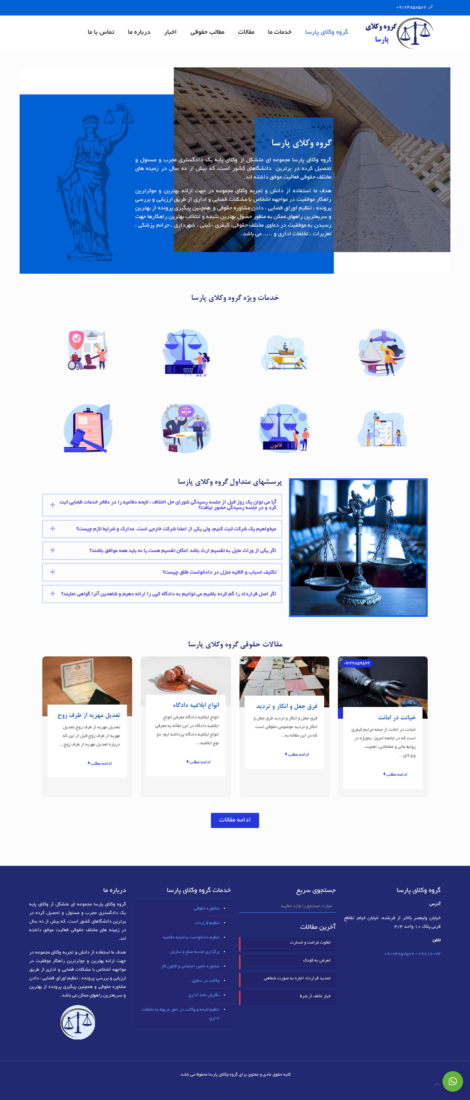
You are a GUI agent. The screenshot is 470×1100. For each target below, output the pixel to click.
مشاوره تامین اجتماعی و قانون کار (190, 966)
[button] (235, 820)
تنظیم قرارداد (207, 923)
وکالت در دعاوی (206, 981)
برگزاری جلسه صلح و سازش (195, 952)
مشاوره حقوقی (207, 908)
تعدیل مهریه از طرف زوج (88, 715)
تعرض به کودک (317, 960)
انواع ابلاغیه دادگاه (196, 705)
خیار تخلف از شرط (315, 996)
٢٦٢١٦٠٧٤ (430, 954)
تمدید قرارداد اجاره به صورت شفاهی (297, 978)
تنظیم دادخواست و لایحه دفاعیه (191, 937)
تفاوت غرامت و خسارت (310, 942)
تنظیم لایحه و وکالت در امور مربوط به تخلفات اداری (180, 1014)
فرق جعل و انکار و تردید (286, 706)
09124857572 (411, 7)
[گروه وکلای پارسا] (399, 32)
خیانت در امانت (397, 718)
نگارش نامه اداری (204, 995)
